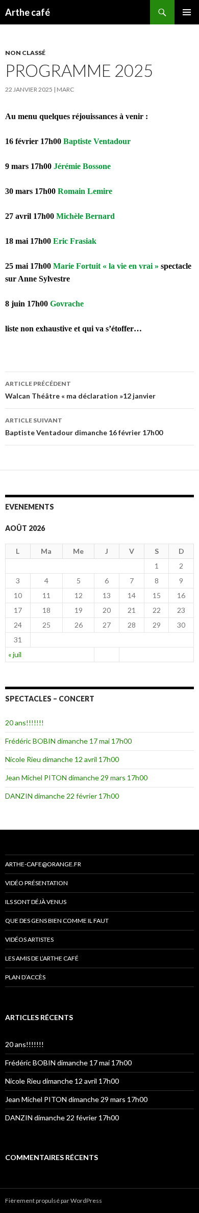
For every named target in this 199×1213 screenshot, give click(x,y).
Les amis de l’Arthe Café (42, 958)
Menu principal (187, 12)
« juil (14, 654)
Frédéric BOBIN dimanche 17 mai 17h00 (68, 741)
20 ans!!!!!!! (24, 722)
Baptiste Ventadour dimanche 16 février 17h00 (84, 426)
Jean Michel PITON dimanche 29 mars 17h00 (76, 777)
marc (65, 89)
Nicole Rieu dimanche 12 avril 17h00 (62, 759)
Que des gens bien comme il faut (57, 920)
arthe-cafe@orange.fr (43, 864)
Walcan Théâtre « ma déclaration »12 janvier (80, 390)
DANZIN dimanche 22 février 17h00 (62, 796)
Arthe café (27, 12)
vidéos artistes (29, 939)
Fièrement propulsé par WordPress (53, 1200)
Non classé (25, 53)
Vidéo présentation (36, 883)
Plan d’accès (25, 977)
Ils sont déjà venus (35, 902)
